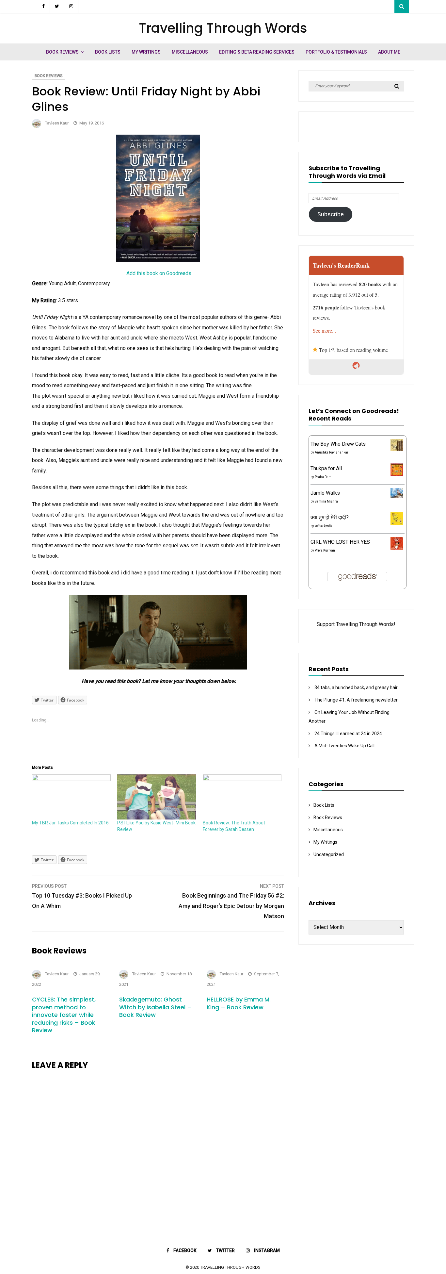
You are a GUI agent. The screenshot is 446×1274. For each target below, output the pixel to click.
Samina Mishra (326, 501)
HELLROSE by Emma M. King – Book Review (239, 1003)
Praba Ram (323, 477)
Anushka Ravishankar (331, 452)
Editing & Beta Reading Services (257, 52)
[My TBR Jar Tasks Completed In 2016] (71, 796)
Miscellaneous (190, 52)
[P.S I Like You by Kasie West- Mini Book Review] (156, 796)
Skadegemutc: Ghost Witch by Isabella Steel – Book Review (155, 1007)
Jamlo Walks (325, 493)
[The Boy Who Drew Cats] (396, 449)
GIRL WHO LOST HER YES (340, 542)
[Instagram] (71, 6)
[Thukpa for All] (396, 474)
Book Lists (107, 52)
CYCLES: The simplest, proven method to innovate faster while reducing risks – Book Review (64, 1014)
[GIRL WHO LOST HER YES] (396, 548)
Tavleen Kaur (57, 123)
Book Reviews (62, 52)
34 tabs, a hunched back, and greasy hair (356, 687)
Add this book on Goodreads (158, 273)
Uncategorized (328, 854)
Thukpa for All (326, 468)
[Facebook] (43, 6)
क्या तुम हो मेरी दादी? (330, 517)
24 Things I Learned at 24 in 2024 (348, 733)
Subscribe (330, 214)
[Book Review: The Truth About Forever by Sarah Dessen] (242, 796)
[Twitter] (57, 6)
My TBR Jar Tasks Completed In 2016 (70, 822)
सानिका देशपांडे (323, 526)
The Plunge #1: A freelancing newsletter (356, 700)
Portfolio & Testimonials (336, 52)
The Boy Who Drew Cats (338, 444)
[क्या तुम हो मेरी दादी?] (396, 523)
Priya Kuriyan (325, 550)
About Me (389, 52)
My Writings (146, 52)
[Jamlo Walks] (396, 496)
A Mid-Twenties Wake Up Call (344, 745)
